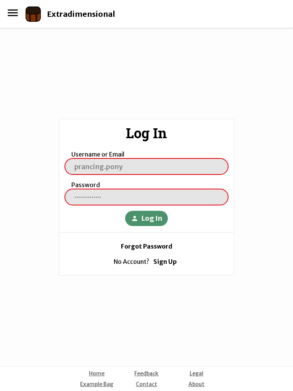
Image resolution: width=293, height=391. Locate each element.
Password (85, 185)
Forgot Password (146, 246)
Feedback (146, 373)
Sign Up (165, 261)
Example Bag (96, 384)
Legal (196, 373)
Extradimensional (81, 14)
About (196, 384)
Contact (146, 384)
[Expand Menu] (12, 12)
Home (97, 373)
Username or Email (97, 154)
